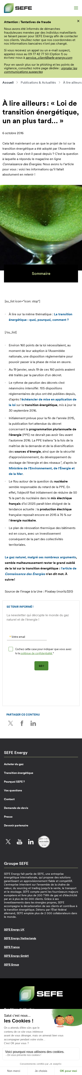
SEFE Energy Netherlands (20, 938)
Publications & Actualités (38, 82)
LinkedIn (33, 723)
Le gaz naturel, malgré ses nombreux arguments (40, 557)
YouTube (19, 842)
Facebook (22, 723)
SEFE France (12, 947)
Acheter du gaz (13, 764)
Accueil (8, 82)
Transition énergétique (18, 773)
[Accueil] (18, 8)
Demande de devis (16, 808)
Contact (9, 799)
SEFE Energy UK (14, 929)
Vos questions (13, 790)
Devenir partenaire (16, 825)
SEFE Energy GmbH (16, 956)
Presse (8, 816)
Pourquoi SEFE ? (14, 781)
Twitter (10, 723)
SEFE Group (11, 964)
